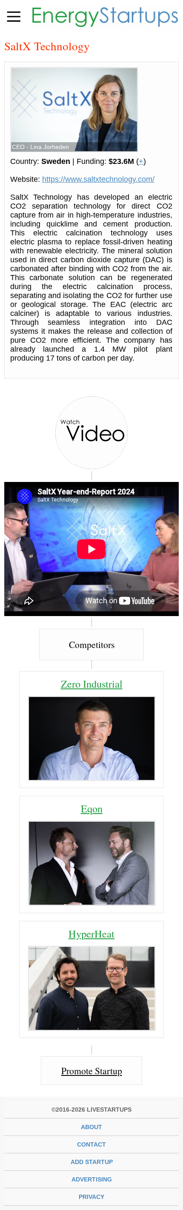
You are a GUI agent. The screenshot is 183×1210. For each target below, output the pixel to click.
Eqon (92, 808)
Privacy (91, 1196)
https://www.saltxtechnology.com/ (98, 179)
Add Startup (92, 1161)
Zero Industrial (92, 684)
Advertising (91, 1179)
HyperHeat (91, 933)
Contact (91, 1144)
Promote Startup (91, 1070)
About (91, 1127)
